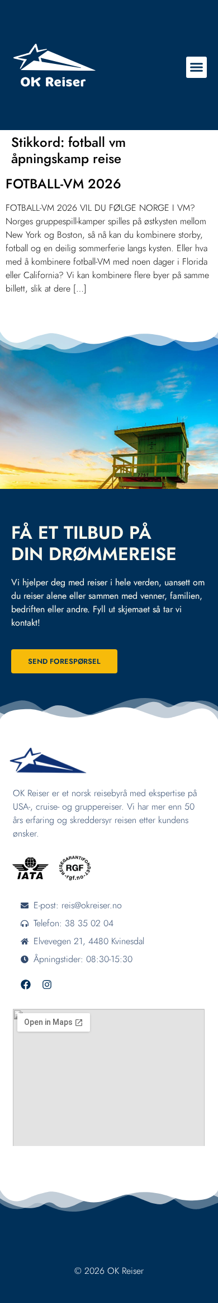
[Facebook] (26, 984)
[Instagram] (47, 984)
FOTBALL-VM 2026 (63, 183)
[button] (196, 67)
